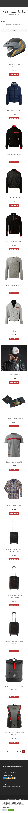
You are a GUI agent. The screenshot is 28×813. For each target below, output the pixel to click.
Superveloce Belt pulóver (14, 154)
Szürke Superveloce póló (14, 462)
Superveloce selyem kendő (14, 418)
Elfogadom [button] (11, 809)
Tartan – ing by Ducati (14, 506)
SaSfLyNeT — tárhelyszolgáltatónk (10, 784)
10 (17, 751)
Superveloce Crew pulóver (14, 241)
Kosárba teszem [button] (14, 74)
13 (2, 754)
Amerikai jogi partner (7, 789)
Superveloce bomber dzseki (14, 198)
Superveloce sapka (14, 375)
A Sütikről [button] (5, 809)
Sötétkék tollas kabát (14, 110)
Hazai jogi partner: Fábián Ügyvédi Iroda (11, 786)
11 (20, 751)
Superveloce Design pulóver (14, 285)
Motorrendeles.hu (14, 12)
